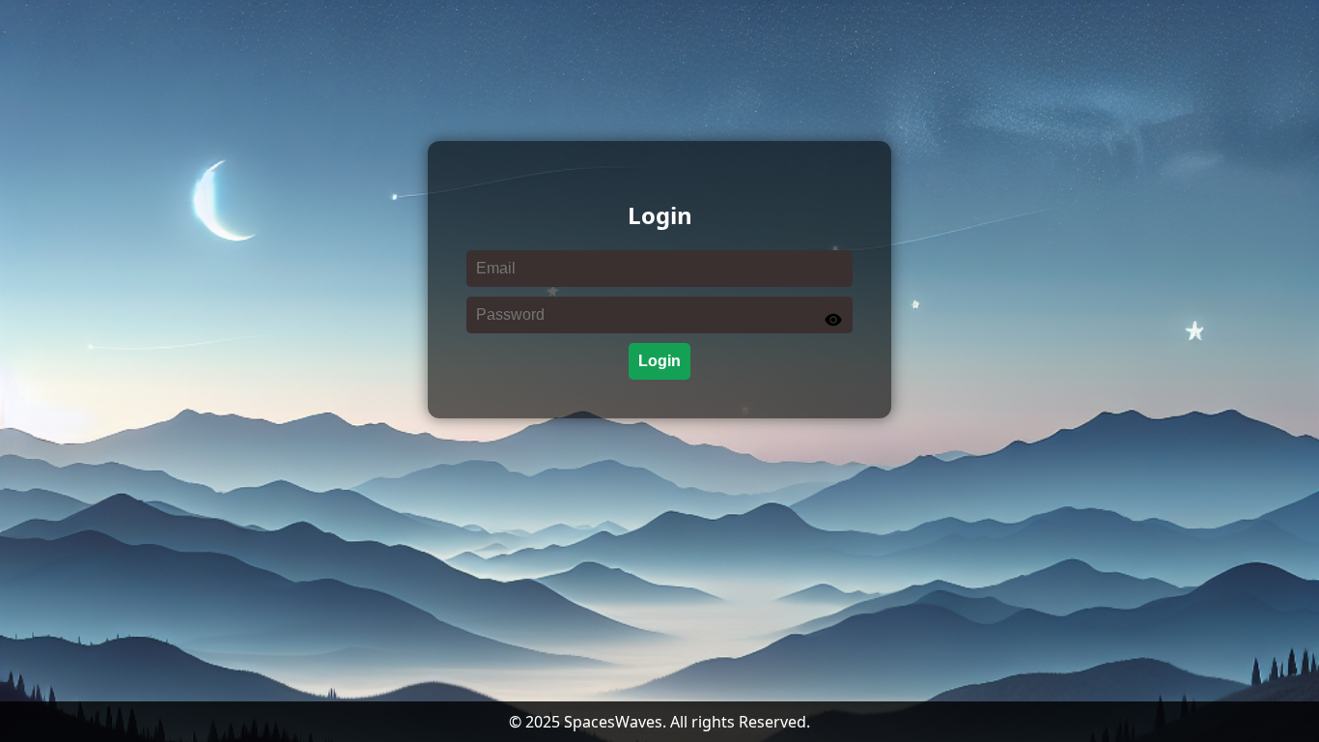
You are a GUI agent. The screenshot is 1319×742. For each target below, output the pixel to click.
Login (659, 361)
